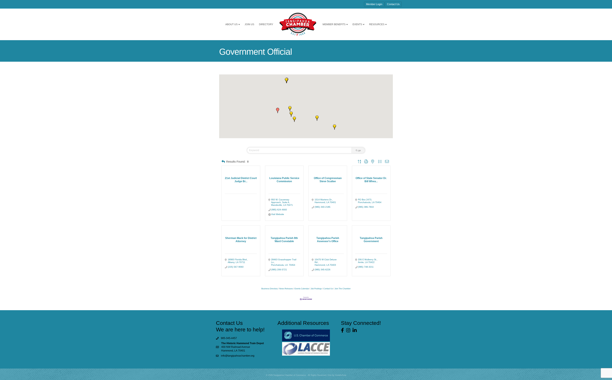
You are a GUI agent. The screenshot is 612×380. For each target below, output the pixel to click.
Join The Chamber (343, 289)
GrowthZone (340, 375)
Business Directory (269, 289)
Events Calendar (302, 289)
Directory (266, 24)
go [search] (359, 150)
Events (357, 24)
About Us (231, 24)
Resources (376, 24)
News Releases (286, 289)
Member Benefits (334, 24)
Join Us (249, 24)
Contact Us (393, 4)
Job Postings (316, 289)
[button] (289, 108)
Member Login (374, 4)
